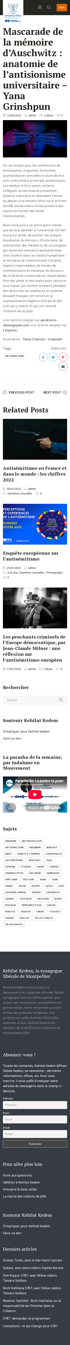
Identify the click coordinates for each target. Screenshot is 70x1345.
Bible (8, 853)
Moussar (43, 898)
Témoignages (54, 572)
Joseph (36, 885)
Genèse (54, 866)
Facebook (43, 357)
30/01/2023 (14, 489)
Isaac (43, 879)
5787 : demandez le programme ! (26, 1318)
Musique (10, 905)
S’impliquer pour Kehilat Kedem (26, 731)
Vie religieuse (14, 924)
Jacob (22, 885)
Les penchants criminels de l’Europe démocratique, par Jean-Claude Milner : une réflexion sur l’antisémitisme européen (34, 648)
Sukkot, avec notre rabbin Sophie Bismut (33, 1268)
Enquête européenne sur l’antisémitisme (31, 556)
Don (62, 7)
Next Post (52, 392)
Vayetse (24, 917)
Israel (9, 885)
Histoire (28, 879)
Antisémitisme (14, 356)
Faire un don (12, 738)
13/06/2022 (14, 115)
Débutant (35, 860)
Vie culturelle (44, 917)
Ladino (9, 898)
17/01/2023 (14, 669)
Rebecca (10, 911)
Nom (6, 1113)
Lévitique (26, 898)
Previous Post (21, 392)
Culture (48, 115)
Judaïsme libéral (15, 892)
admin (32, 115)
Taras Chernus (34, 339)
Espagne (10, 866)
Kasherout (53, 892)
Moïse (58, 898)
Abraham (10, 840)
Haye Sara (11, 879)
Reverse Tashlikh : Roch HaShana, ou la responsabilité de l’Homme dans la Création (32, 1306)
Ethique (26, 866)
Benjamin (35, 847)
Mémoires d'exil (32, 905)
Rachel (51, 905)
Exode (40, 866)
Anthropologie (32, 840)
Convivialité (54, 853)
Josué (49, 885)
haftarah (35, 873)
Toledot (55, 911)
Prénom (8, 1098)
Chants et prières (28, 853)
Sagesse (26, 911)
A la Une (12, 572)
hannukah (53, 873)
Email (6, 1127)
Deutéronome (14, 860)
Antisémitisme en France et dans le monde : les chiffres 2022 (35, 474)
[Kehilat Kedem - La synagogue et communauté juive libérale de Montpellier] (13, 12)
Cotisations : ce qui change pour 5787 (30, 1326)
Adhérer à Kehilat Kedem (21, 1182)
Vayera (9, 917)
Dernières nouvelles (19, 493)
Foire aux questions (17, 1175)
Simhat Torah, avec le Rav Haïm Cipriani (32, 1260)
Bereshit (52, 847)
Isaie (55, 879)
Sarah (40, 911)
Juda (61, 885)
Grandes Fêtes (14, 873)
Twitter (53, 357)
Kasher (36, 892)
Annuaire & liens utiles (20, 1189)
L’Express (10, 330)
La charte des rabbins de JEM (24, 1196)
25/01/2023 (14, 568)
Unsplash (55, 339)
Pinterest (63, 357)
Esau (49, 860)
